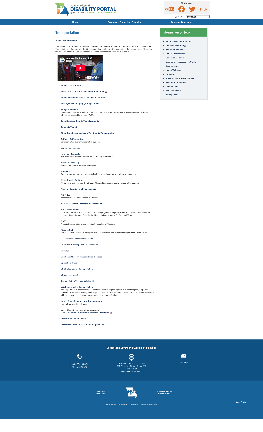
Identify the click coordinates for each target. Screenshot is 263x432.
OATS (63, 221)
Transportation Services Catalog (76, 281)
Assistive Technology (176, 45)
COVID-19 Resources (175, 54)
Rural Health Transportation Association (79, 245)
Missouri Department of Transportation (79, 189)
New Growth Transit (70, 210)
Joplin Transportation (71, 148)
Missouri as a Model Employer (180, 78)
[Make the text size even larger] (178, 17)
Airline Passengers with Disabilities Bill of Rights (84, 97)
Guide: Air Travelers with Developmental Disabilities (85, 313)
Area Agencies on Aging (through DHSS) (80, 103)
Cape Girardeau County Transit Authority (80, 121)
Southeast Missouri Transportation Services (81, 257)
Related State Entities (176, 82)
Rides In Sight (67, 230)
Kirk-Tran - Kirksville (70, 154)
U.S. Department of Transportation (77, 287)
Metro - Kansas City (70, 163)
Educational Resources (177, 58)
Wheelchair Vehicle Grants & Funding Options (82, 325)
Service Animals (173, 91)
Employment (172, 66)
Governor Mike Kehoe (101, 392)
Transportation (70, 40)
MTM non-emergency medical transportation (81, 204)
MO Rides (65, 195)
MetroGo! (65, 171)
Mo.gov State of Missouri (131, 392)
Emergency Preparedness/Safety (181, 62)
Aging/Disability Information (179, 41)
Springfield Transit (69, 263)
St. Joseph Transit (69, 275)
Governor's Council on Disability (124, 22)
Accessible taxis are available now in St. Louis (82, 91)
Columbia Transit (69, 127)
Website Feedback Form (149, 404)
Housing (170, 74)
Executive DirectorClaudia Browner (164, 392)
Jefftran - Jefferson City (72, 139)
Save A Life (241, 402)
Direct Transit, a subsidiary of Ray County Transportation (87, 133)
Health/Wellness (173, 70)
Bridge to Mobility (69, 109)
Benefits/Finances (174, 49)
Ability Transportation (71, 85)
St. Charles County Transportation (77, 269)
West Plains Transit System (73, 319)
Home (75, 22)
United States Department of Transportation (81, 301)
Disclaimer (134, 404)
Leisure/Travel (172, 86)
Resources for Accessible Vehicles (77, 239)
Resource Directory (181, 22)
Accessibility (123, 404)
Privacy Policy (111, 404)
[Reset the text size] (175, 17)
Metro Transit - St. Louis (72, 180)
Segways (65, 251)
